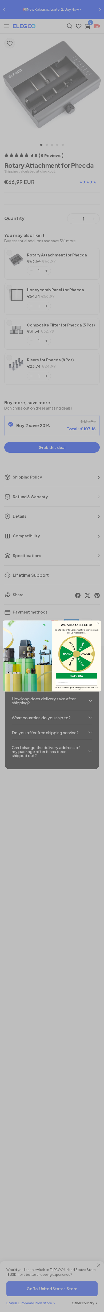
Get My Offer (76, 676)
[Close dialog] (98, 623)
